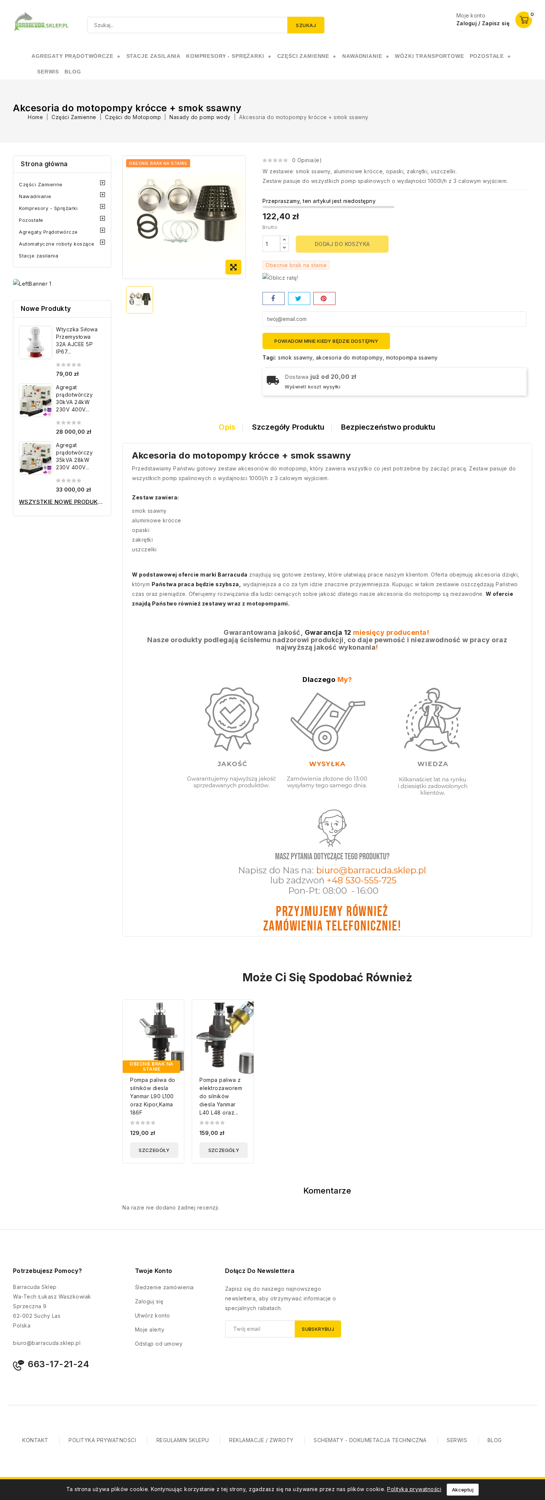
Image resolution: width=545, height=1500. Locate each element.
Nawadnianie (35, 196)
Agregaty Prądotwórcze (48, 232)
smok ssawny (295, 357)
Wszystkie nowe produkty (62, 501)
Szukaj (306, 25)
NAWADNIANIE (362, 56)
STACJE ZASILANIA (153, 56)
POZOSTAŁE (487, 56)
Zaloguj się (149, 1301)
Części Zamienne (41, 184)
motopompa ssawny (412, 357)
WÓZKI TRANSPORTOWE (429, 56)
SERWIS (48, 72)
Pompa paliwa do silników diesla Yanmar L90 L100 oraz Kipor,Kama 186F (152, 1096)
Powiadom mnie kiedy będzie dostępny (326, 341)
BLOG (495, 1440)
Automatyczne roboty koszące (57, 244)
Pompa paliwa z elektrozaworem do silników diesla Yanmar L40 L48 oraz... (220, 1096)
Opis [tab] (227, 427)
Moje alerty (150, 1329)
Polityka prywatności (414, 1489)
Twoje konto (153, 1270)
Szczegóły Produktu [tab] (288, 427)
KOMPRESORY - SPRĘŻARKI (225, 56)
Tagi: (269, 357)
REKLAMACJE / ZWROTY (261, 1440)
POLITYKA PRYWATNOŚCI (102, 1440)
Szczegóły (154, 1150)
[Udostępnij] (273, 298)
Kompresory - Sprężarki (48, 208)
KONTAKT (35, 1440)
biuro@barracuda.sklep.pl (46, 1343)
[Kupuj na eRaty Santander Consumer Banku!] (280, 277)
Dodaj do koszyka (342, 244)
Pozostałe (31, 220)
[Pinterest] (324, 298)
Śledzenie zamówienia (164, 1287)
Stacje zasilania (38, 256)
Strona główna (44, 164)
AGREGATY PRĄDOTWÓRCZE (72, 56)
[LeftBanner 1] (32, 284)
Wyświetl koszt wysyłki (312, 387)
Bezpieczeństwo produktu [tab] (388, 427)
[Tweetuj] (299, 298)
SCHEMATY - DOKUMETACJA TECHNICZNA (370, 1440)
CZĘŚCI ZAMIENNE (303, 56)
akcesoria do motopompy (349, 357)
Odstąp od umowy (159, 1343)
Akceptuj (462, 1490)
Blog (73, 72)
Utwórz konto (152, 1315)
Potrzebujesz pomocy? (47, 1270)
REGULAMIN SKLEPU (182, 1440)
